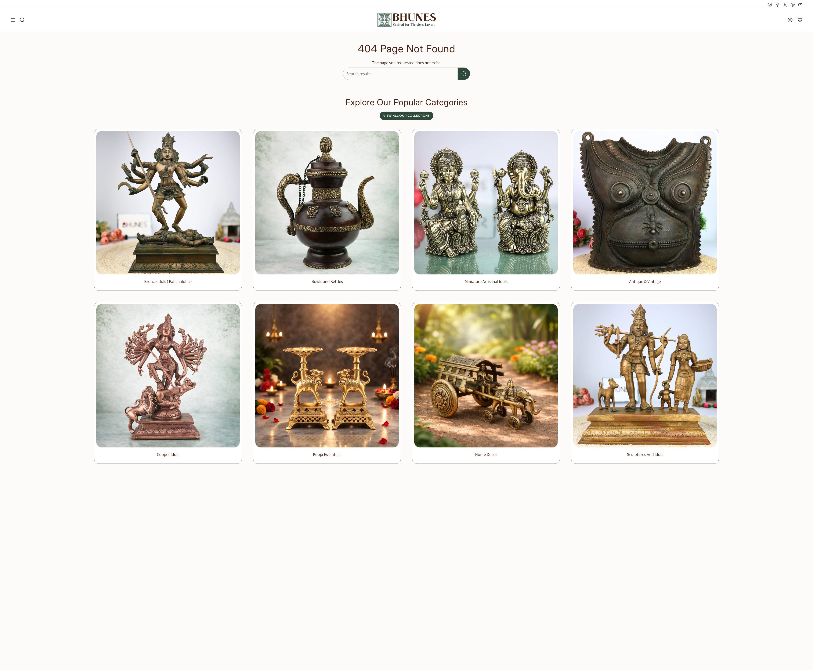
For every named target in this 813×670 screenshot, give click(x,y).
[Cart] (800, 20)
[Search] (464, 74)
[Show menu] (12, 20)
